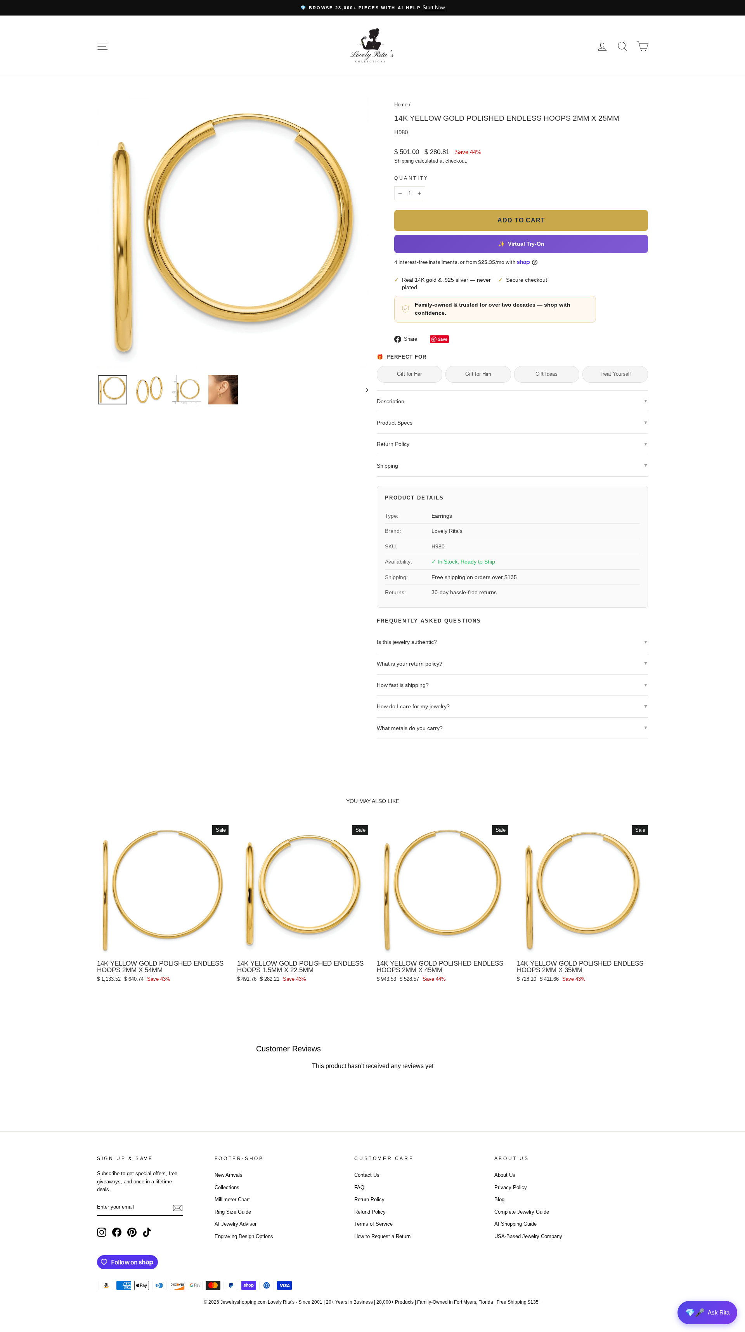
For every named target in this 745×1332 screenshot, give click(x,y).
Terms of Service (373, 1224)
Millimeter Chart (232, 1199)
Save (442, 339)
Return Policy (369, 1199)
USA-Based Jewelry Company (528, 1236)
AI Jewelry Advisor (235, 1224)
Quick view (162, 947)
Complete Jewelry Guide (521, 1212)
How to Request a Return (382, 1236)
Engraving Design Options (244, 1236)
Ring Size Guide (233, 1212)
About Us (504, 1175)
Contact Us (366, 1175)
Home (400, 105)
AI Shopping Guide (515, 1224)
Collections (227, 1187)
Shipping (404, 161)
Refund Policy (370, 1212)
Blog (499, 1199)
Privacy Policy (510, 1187)
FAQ (359, 1187)
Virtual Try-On (521, 244)
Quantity (411, 178)
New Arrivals (229, 1175)
